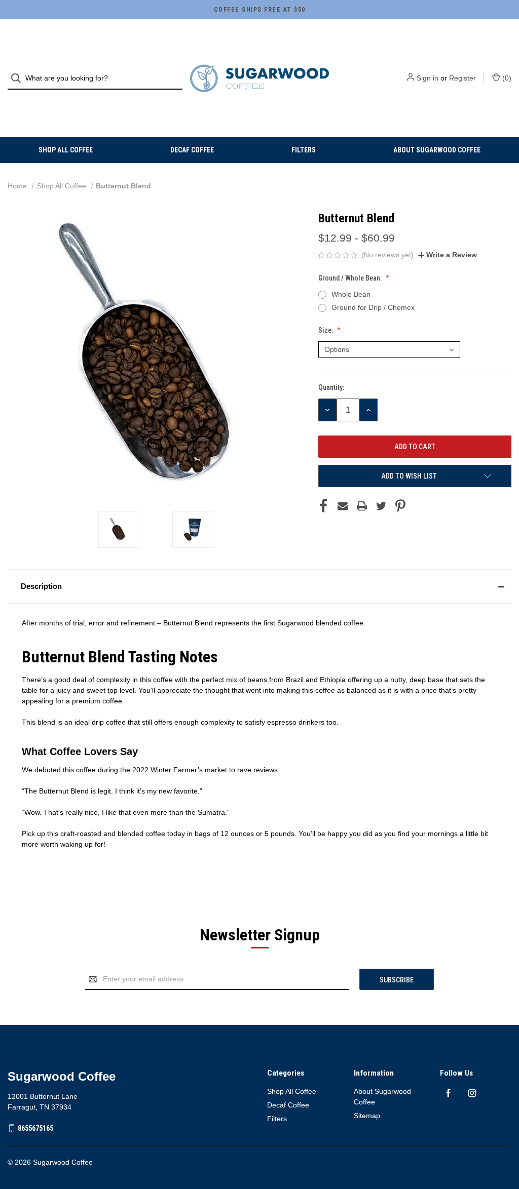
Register (462, 78)
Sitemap (367, 1116)
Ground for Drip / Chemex (373, 307)
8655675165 (35, 1128)
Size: (326, 330)
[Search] (19, 78)
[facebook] (448, 1093)
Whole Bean (350, 294)
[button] (259, 586)
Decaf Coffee (192, 150)
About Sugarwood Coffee (436, 150)
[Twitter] (381, 506)
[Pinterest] (400, 506)
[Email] (343, 506)
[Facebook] (323, 506)
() (505, 78)
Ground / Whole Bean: (350, 278)
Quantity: (331, 387)
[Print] (362, 506)
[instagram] (472, 1093)
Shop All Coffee (66, 150)
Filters (303, 150)
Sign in (427, 78)
